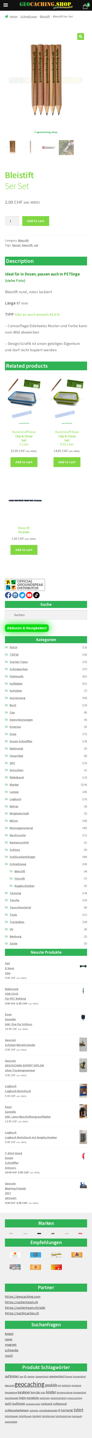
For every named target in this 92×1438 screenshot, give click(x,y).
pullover (18, 1403)
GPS (12, 763)
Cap (12, 712)
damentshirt (42, 1376)
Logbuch (15, 799)
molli (9, 1355)
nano (8, 1339)
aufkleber (12, 1376)
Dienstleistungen (21, 720)
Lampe (14, 792)
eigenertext (57, 1376)
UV (11, 929)
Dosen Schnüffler (21, 741)
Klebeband (17, 777)
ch (25, 1376)
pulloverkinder (33, 1404)
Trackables (17, 922)
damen (31, 1376)
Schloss (15, 850)
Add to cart (35, 221)
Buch (13, 705)
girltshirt (66, 1385)
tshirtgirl (36, 1416)
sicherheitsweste (48, 1410)
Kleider (14, 784)
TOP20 (14, 654)
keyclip (35, 1392)
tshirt (78, 1409)
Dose (13, 734)
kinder (51, 1392)
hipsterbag (11, 1392)
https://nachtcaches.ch (22, 1313)
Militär (14, 806)
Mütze (14, 821)
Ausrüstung (17, 698)
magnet (11, 1344)
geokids (51, 1385)
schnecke (11, 1350)
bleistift (27, 245)
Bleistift (45, 16)
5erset (16, 245)
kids (43, 1392)
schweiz (34, 1410)
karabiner (24, 1392)
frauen (68, 1376)
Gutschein (16, 770)
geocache (9, 1385)
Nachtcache (18, 835)
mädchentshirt (58, 1398)
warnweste (11, 1421)
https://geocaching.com (22, 1296)
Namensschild (19, 842)
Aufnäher (16, 691)
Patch (13, 647)
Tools (13, 915)
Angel (9, 1333)
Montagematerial (21, 828)
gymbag (76, 1385)
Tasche (14, 900)
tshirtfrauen (25, 1416)
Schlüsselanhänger (22, 857)
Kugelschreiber (24, 886)
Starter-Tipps (19, 662)
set (36, 245)
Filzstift (20, 878)
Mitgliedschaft (19, 813)
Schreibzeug (29, 16)
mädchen (45, 1398)
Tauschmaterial (20, 907)
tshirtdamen (11, 1416)
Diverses (15, 727)
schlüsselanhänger (17, 1410)
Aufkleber (16, 683)
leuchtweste (11, 1398)
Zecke (13, 943)
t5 (59, 1410)
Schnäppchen (19, 669)
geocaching (30, 1384)
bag (21, 1376)
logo (22, 1398)
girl (59, 1385)
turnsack (77, 1416)
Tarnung (15, 893)
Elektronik (16, 748)
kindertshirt (79, 1392)
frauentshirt (79, 1376)
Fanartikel (16, 756)
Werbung (15, 936)
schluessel (60, 1404)
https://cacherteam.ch (21, 1302)
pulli (8, 1403)
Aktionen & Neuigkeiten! (27, 628)
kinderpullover (65, 1392)
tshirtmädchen (63, 1416)
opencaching (74, 1398)
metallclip (33, 1398)
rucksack (46, 1404)
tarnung (67, 1410)
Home (13, 16)
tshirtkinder (48, 1416)
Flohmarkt (17, 676)
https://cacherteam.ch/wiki (25, 1307)
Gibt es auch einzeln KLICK (37, 314)
